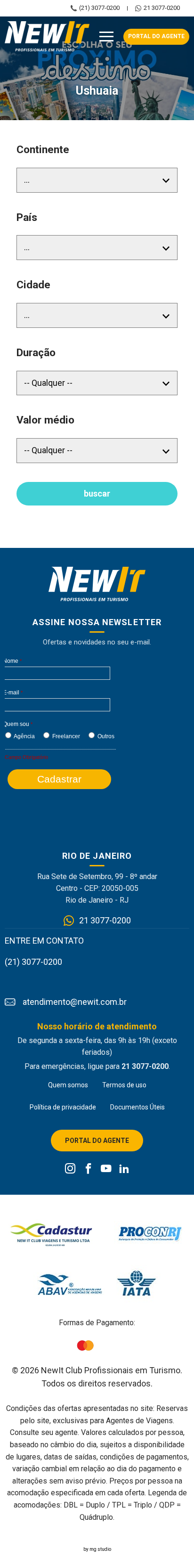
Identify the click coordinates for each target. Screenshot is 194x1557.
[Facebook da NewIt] (88, 1169)
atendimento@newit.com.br (75, 1002)
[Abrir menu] (106, 37)
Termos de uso (124, 1085)
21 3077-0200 (162, 8)
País (26, 217)
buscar (97, 493)
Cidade (33, 285)
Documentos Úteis (137, 1107)
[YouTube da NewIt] (106, 1169)
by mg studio (97, 1549)
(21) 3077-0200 (99, 8)
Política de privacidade (63, 1107)
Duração (36, 353)
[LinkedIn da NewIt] (124, 1169)
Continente (42, 149)
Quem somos (68, 1085)
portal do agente (156, 36)
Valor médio (45, 420)
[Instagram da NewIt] (70, 1169)
